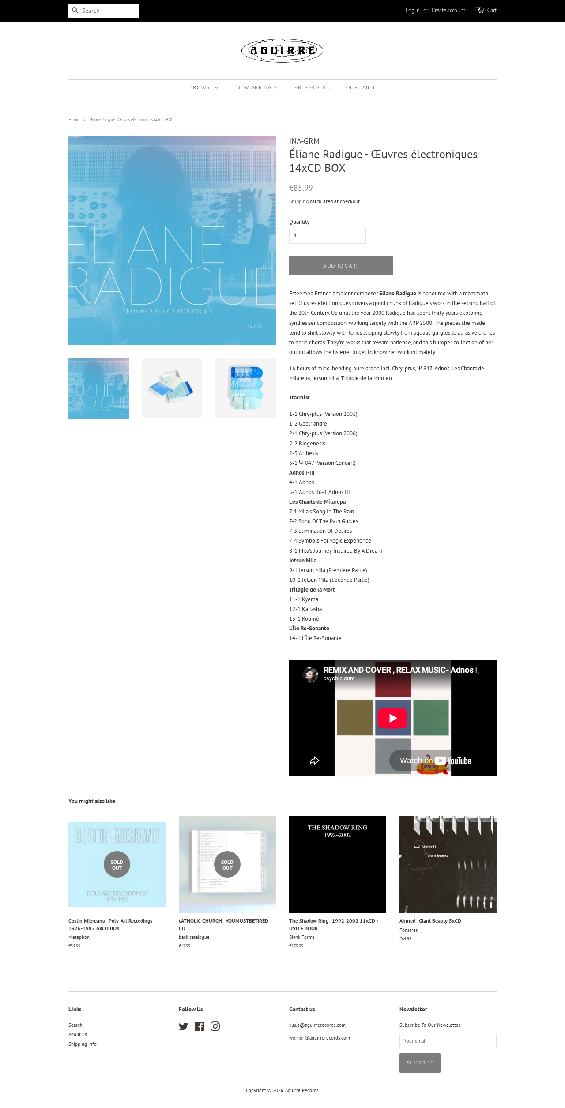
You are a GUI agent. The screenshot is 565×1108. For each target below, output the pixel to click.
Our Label (361, 87)
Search (75, 1025)
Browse (202, 87)
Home (73, 119)
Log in (413, 11)
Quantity (299, 222)
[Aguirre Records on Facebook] (199, 1028)
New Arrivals (257, 87)
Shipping (299, 201)
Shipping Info (82, 1044)
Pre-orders (311, 87)
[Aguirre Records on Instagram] (215, 1028)
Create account (448, 11)
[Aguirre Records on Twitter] (183, 1028)
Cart (492, 11)
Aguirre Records (302, 1090)
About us (77, 1034)
